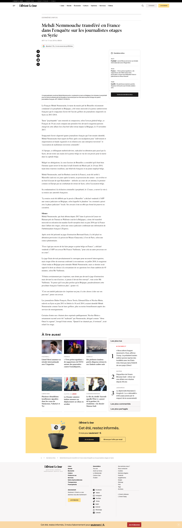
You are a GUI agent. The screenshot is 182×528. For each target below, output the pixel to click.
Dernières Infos (50, 18)
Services (70, 477)
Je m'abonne (134, 525)
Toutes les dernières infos (125, 94)
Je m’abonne (89, 439)
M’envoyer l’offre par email (113, 439)
